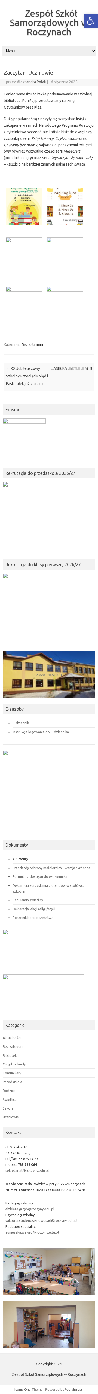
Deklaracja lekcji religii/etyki (34, 909)
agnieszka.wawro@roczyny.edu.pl (32, 1232)
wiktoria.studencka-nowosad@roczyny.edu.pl (41, 1220)
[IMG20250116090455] (22, 306)
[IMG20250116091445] (22, 257)
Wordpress (74, 1389)
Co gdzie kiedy (14, 1064)
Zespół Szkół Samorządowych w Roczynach (49, 22)
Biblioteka (11, 1055)
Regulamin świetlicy (28, 900)
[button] (91, 21)
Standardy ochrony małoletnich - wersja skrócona (51, 868)
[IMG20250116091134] (63, 257)
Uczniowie (11, 1117)
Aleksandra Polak (31, 82)
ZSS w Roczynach (49, 674)
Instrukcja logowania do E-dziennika (41, 732)
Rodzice (9, 1090)
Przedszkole (12, 1082)
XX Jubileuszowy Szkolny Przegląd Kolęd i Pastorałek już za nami (27, 376)
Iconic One (22, 1389)
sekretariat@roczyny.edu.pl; (27, 1170)
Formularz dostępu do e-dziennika (40, 876)
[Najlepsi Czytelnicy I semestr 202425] (63, 208)
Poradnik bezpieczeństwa (33, 917)
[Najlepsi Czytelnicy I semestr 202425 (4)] (22, 208)
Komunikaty (12, 1073)
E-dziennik (21, 723)
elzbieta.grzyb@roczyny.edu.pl (29, 1209)
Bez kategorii (32, 344)
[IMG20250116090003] (63, 306)
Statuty (22, 859)
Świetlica (10, 1099)
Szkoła (8, 1108)
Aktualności (12, 1038)
